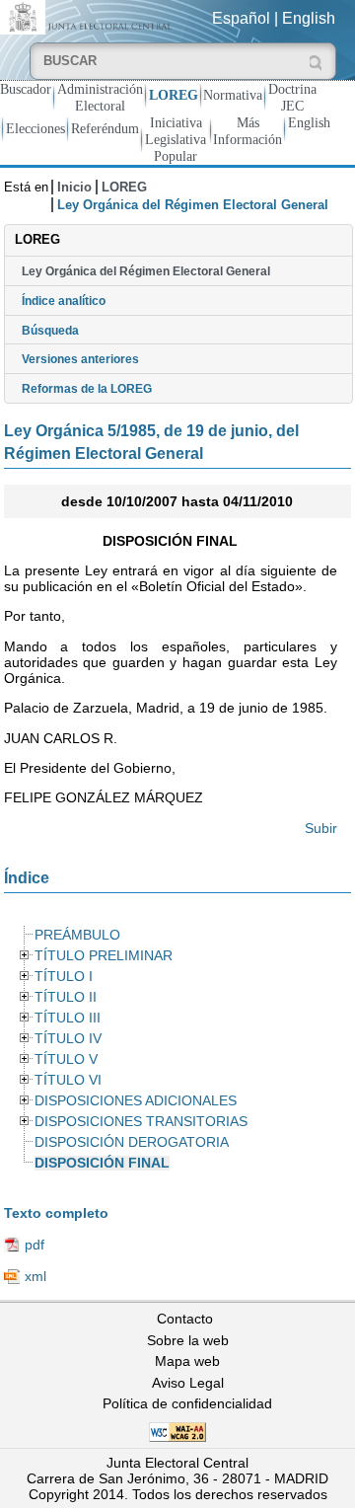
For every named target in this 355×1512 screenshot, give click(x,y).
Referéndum (105, 128)
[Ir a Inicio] (89, 16)
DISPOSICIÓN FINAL (102, 1163)
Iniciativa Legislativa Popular (175, 139)
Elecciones (35, 128)
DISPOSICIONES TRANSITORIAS (141, 1121)
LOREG (173, 95)
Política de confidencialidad (187, 1403)
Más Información (247, 130)
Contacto (185, 1318)
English (308, 18)
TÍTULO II (66, 997)
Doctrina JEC (292, 97)
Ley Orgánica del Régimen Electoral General (146, 271)
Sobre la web (188, 1340)
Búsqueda (50, 331)
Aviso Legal (188, 1383)
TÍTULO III (68, 1018)
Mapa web (187, 1361)
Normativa (232, 95)
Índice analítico (64, 301)
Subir (321, 828)
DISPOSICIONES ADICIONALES (136, 1101)
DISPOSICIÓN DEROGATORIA (132, 1142)
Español (241, 18)
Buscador (25, 89)
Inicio (74, 187)
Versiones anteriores (80, 359)
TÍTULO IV (68, 1038)
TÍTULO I (64, 976)
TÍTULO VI (68, 1080)
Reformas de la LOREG (87, 389)
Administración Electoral (100, 97)
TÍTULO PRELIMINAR (104, 955)
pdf (34, 1244)
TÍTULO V (66, 1059)
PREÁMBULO (77, 935)
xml (35, 1276)
